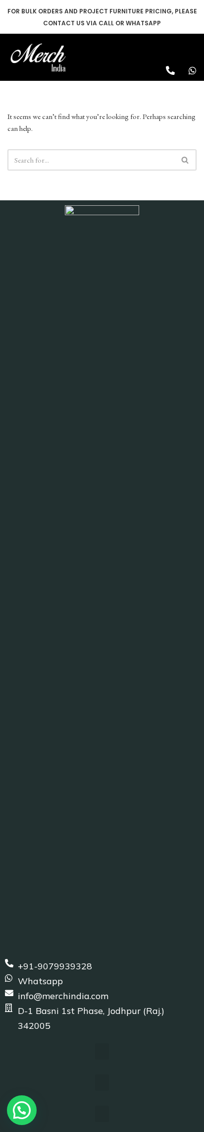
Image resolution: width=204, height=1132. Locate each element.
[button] (192, 48)
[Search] (185, 160)
